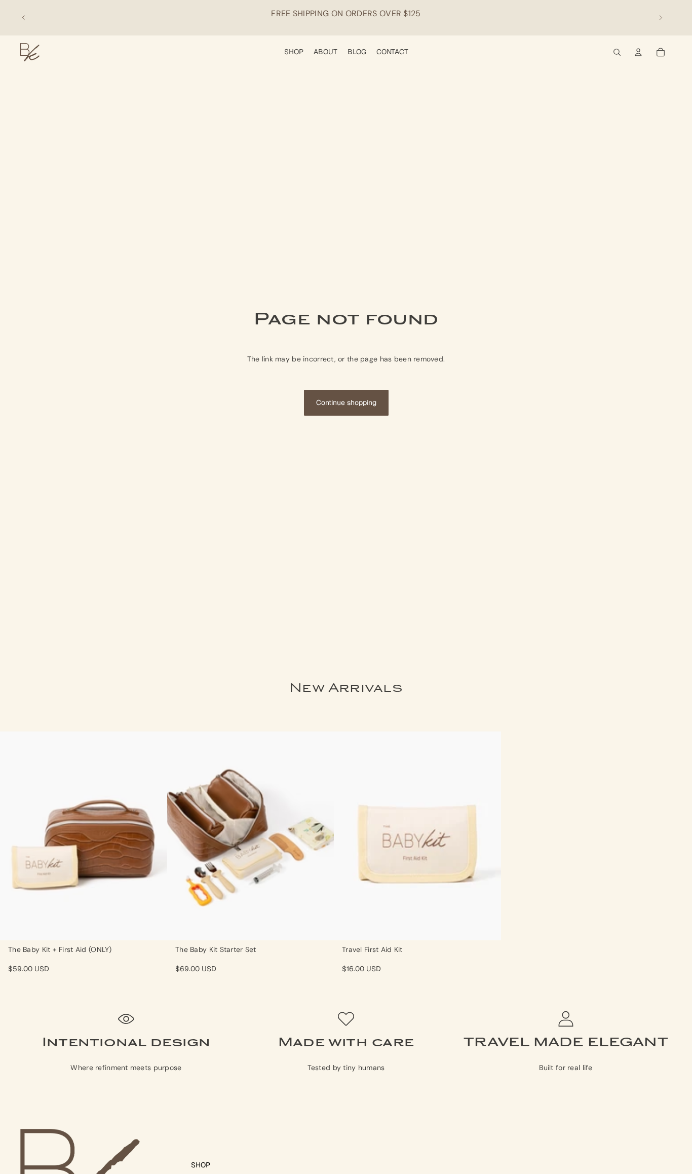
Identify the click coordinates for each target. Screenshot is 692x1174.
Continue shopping (346, 402)
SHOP (200, 1164)
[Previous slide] (24, 18)
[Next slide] (660, 18)
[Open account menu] (638, 52)
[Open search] (617, 52)
